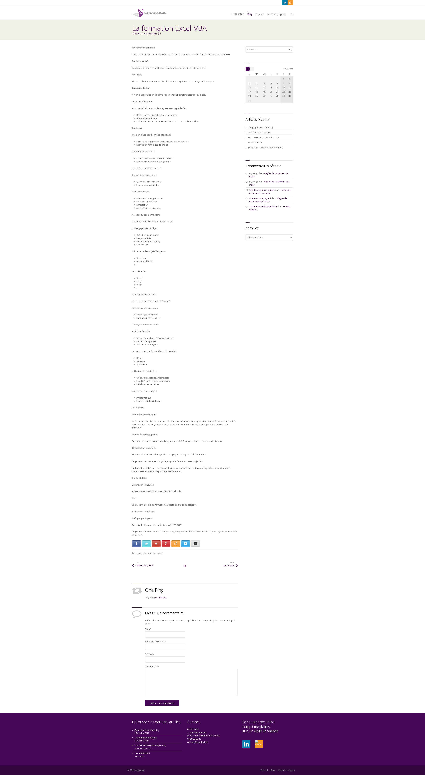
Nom (148, 628)
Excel (160, 553)
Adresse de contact (155, 641)
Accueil (264, 770)
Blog (273, 770)
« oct (248, 69)
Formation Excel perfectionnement (265, 147)
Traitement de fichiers (259, 132)
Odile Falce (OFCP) (144, 565)
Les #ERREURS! (255, 142)
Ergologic (153, 33)
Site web (149, 654)
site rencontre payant (260, 198)
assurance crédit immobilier (263, 206)
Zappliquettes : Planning (260, 127)
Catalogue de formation (146, 553)
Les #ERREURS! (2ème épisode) (263, 137)
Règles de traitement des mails (268, 200)
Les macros (228, 565)
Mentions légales (286, 770)
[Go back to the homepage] (150, 13)
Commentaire (152, 666)
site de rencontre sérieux (262, 189)
